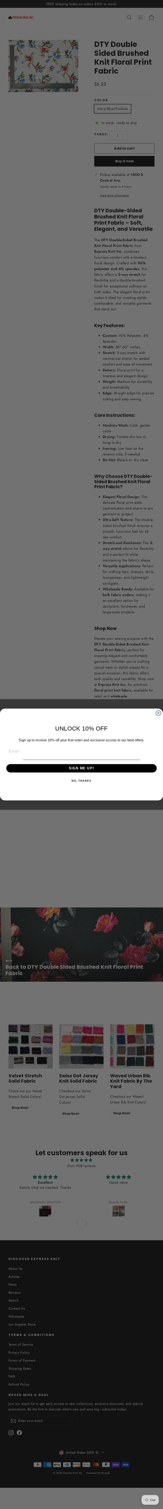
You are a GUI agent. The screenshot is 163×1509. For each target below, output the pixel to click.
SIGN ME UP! (81, 768)
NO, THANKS (81, 780)
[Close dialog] (158, 713)
